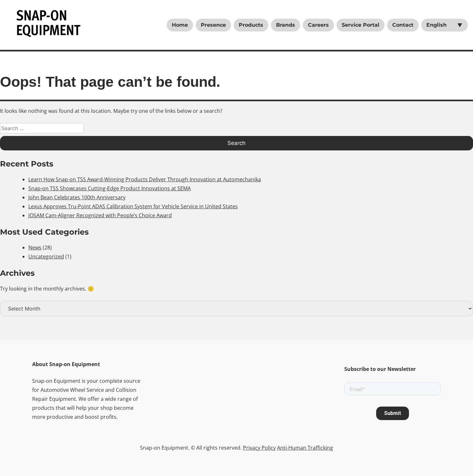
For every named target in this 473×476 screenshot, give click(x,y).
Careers (318, 25)
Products (251, 25)
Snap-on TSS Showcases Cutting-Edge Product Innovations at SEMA (109, 188)
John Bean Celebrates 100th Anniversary (76, 197)
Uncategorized (46, 256)
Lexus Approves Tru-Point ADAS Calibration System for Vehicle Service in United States (133, 206)
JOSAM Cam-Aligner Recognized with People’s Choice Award (100, 215)
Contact (402, 25)
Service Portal (360, 25)
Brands (285, 25)
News (35, 247)
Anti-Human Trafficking (305, 447)
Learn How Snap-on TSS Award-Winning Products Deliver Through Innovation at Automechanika (144, 179)
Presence (213, 25)
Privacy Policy (259, 447)
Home (180, 25)
